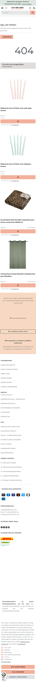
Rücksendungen (7, 453)
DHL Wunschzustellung (12, 654)
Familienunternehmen (12, 471)
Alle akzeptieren (18, 667)
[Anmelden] (30, 8)
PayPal (6, 657)
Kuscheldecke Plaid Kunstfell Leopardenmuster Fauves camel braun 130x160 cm (17, 221)
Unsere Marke (6, 378)
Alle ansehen (7, 66)
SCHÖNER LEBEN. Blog (19, 331)
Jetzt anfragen (27, 4)
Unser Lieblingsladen (9, 369)
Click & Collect (6, 395)
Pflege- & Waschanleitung (11, 435)
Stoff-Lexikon (6, 444)
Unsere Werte (6, 382)
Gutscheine (5, 412)
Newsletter (5, 416)
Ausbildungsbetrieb (11, 476)
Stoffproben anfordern (10, 408)
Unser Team (5, 373)
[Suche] (32, 13)
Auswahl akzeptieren (18, 677)
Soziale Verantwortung (12, 480)
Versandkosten (15, 124)
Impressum (22, 644)
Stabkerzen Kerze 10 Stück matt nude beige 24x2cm (16, 109)
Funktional (8, 659)
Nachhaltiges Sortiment (12, 467)
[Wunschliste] (6, 8)
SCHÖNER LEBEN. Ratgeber (11, 439)
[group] (17, 88)
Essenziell (7, 647)
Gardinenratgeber (8, 448)
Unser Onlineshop (8, 365)
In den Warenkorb (18, 121)
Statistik (7, 650)
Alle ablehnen (18, 672)
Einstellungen (6, 661)
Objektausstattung (8, 403)
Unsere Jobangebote (9, 387)
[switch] (3, 679)
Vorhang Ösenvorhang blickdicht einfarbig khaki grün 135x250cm (18, 275)
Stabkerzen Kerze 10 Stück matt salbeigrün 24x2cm (16, 165)
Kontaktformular (19, 318)
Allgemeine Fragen (8, 431)
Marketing (7, 652)
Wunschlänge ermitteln (10, 426)
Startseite (7, 37)
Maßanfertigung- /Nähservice (13, 399)
